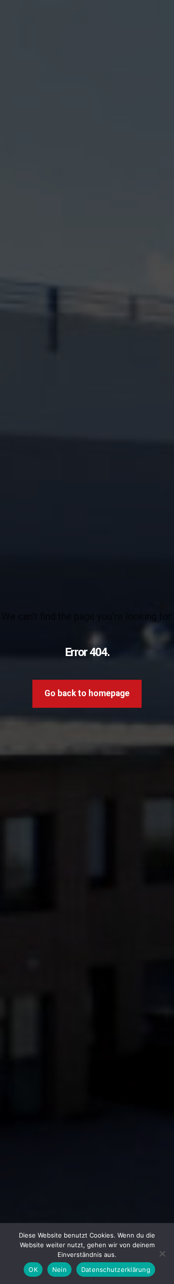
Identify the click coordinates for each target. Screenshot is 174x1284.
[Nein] (162, 1253)
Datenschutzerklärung (115, 1269)
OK (33, 1269)
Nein (59, 1269)
